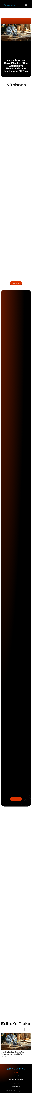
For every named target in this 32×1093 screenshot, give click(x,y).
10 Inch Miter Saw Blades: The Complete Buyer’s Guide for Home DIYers (16, 66)
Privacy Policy (16, 1076)
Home (16, 1072)
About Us (16, 1083)
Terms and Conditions (16, 1079)
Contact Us (16, 1086)
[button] (26, 5)
